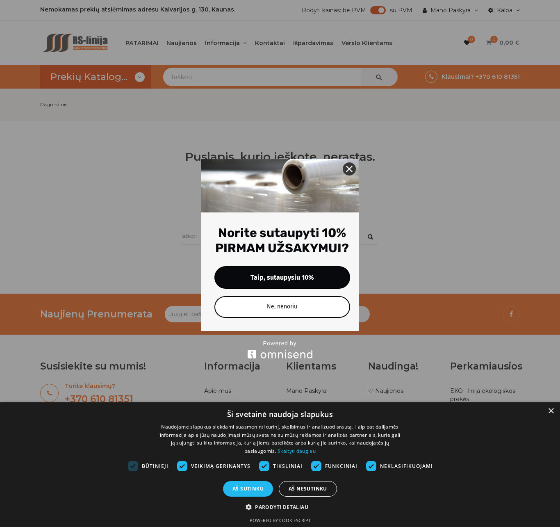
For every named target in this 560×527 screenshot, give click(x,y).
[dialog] (280, 464)
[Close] (349, 169)
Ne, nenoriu (282, 306)
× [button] (551, 411)
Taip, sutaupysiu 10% (282, 277)
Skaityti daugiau (297, 450)
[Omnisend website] (280, 349)
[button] (280, 507)
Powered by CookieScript (280, 520)
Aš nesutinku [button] (308, 488)
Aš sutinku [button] (248, 488)
